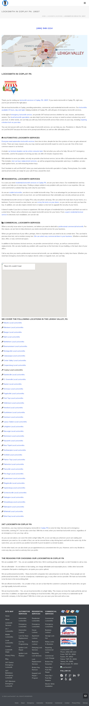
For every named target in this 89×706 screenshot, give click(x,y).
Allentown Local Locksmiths (13, 327)
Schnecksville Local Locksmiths (15, 493)
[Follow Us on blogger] (61, 675)
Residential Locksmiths (36, 619)
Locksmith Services (8, 624)
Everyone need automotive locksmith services (18, 141)
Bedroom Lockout (35, 643)
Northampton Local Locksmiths (15, 450)
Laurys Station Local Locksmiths (15, 422)
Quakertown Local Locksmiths (14, 478)
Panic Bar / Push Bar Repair (49, 670)
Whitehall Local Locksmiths (13, 511)
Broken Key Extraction (49, 663)
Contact (8, 646)
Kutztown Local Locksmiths (13, 417)
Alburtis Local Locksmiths (13, 323)
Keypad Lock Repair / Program (36, 675)
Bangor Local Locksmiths (13, 332)
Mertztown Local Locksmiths (14, 436)
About (7, 619)
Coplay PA (44, 528)
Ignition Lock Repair (23, 649)
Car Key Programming (23, 643)
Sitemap (85, 703)
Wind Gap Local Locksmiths (14, 516)
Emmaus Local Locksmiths (13, 389)
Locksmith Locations (55, 16)
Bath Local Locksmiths (12, 337)
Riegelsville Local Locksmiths (14, 483)
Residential (49, 703)
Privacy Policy (10, 655)
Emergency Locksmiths (22, 625)
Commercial (58, 703)
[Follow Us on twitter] (61, 679)
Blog (6, 659)
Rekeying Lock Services (37, 649)
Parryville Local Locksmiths (13, 469)
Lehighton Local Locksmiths (13, 426)
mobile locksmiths (15, 192)
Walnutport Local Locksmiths (14, 507)
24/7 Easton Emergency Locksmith (9, 665)
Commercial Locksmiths (49, 619)
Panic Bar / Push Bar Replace (49, 678)
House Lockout (34, 631)
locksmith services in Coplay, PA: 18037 (34, 100)
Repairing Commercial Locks (49, 650)
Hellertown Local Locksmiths (14, 403)
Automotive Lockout (22, 631)
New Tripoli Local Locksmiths (14, 445)
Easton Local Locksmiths (13, 384)
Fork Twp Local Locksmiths (13, 398)
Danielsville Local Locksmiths (14, 374)
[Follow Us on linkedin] (74, 675)
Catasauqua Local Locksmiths (14, 356)
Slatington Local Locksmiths (14, 497)
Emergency (30, 703)
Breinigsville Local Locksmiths (14, 351)
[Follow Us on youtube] (70, 679)
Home (44, 16)
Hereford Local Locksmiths (13, 408)
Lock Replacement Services (36, 661)
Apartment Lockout (35, 637)
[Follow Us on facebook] (66, 675)
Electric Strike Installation (49, 685)
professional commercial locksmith (71, 226)
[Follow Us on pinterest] (78, 675)
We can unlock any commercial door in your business (53, 236)
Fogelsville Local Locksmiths (14, 393)
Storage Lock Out (49, 637)
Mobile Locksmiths (9, 636)
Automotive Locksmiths (22, 619)
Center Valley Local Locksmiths (15, 360)
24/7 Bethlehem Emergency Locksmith (9, 674)
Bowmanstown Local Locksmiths (15, 346)
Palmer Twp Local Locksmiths (14, 459)
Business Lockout (48, 631)
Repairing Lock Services (36, 654)
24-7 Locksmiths (9, 630)
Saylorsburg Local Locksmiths (14, 488)
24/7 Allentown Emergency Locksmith (10, 683)
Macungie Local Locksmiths (14, 431)
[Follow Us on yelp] (66, 679)
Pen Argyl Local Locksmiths (13, 474)
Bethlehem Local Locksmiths (14, 342)
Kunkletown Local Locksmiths (14, 412)
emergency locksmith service (21, 115)
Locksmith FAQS (8, 651)
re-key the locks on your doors (48, 202)
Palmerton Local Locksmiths (14, 464)
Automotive (39, 703)
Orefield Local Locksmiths (13, 455)
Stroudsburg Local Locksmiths (14, 502)
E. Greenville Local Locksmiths (15, 379)
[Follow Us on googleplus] (70, 675)
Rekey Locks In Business (49, 643)
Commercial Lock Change (49, 657)
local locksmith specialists (20, 117)
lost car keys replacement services (24, 161)
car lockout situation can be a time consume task (25, 151)
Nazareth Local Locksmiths (13, 441)
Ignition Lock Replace (23, 654)
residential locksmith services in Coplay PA (31, 183)
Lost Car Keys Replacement (23, 637)
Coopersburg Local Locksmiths (15, 365)
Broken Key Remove (36, 669)
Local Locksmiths (9, 641)
